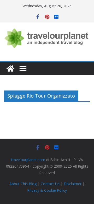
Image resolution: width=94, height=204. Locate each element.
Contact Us (50, 183)
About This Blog (23, 183)
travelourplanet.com (28, 159)
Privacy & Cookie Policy (47, 190)
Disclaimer (72, 183)
